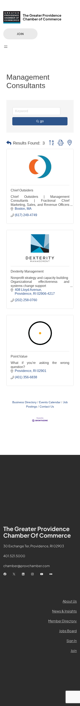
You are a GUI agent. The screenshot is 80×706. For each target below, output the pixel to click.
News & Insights (64, 611)
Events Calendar (50, 402)
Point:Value (19, 356)
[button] (8, 143)
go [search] (42, 121)
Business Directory (24, 402)
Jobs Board (68, 631)
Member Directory (62, 621)
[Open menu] (5, 46)
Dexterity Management (27, 271)
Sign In (71, 640)
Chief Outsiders (22, 190)
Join (20, 34)
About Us (70, 601)
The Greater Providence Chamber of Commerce (42, 17)
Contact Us (47, 406)
